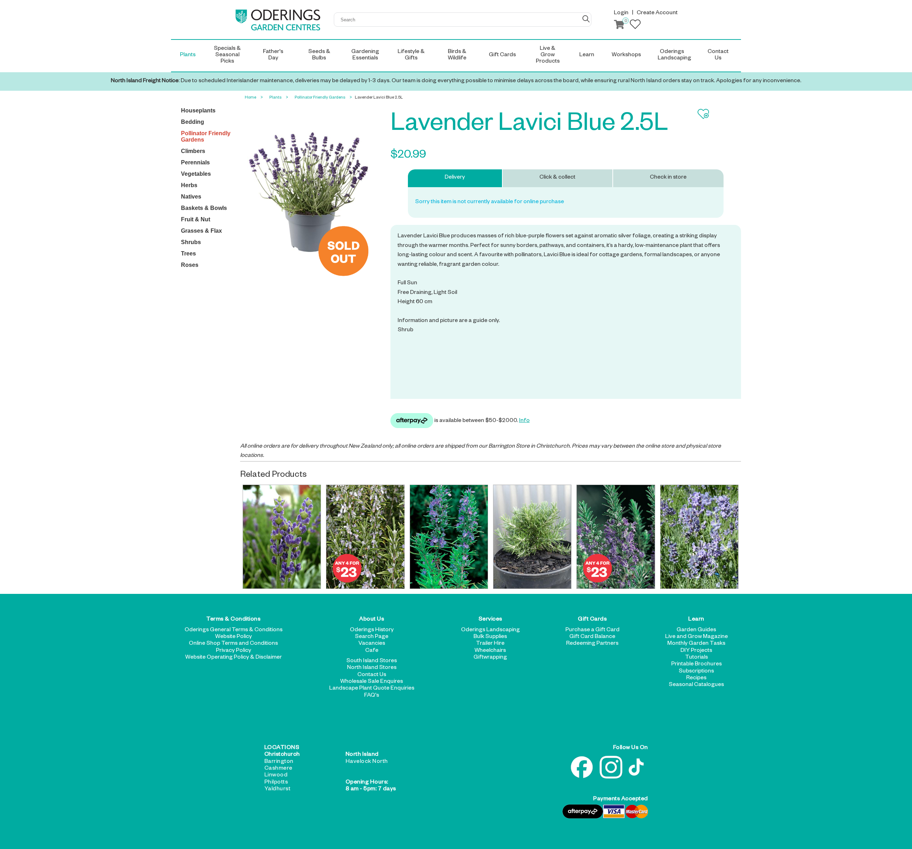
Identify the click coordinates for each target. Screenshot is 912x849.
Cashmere (278, 769)
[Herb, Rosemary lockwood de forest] (615, 537)
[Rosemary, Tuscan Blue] (449, 537)
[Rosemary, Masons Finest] (532, 537)
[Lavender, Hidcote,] (282, 537)
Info (524, 421)
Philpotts (276, 783)
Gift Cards (592, 620)
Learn (696, 620)
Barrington (279, 762)
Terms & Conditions (233, 620)
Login (621, 13)
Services (490, 620)
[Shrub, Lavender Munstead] (699, 537)
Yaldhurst (277, 789)
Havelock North (367, 762)
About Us (371, 620)
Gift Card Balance (592, 637)
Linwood (276, 775)
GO (586, 18)
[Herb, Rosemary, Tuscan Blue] (365, 537)
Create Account (657, 13)
